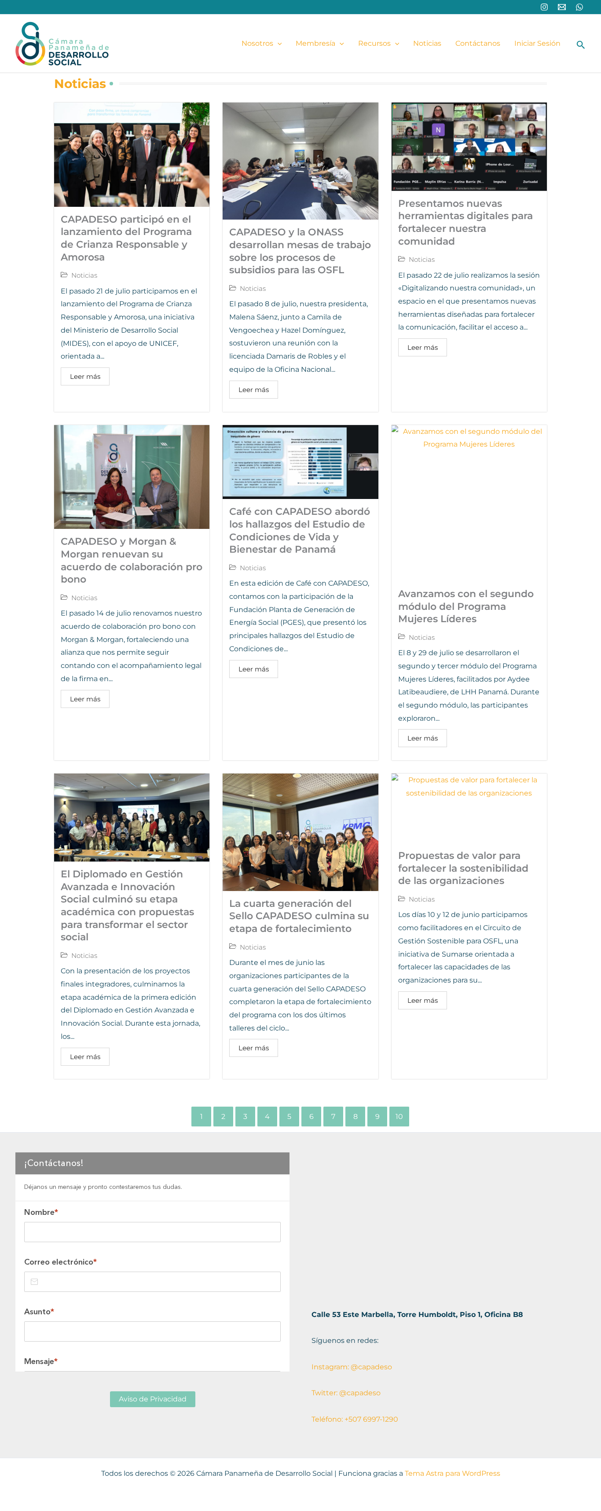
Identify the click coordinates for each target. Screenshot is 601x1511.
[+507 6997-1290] (579, 7)
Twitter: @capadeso (346, 1393)
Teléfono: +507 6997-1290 (354, 1419)
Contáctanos (477, 43)
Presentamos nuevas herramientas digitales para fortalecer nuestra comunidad (465, 222)
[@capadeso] (544, 7)
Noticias (427, 43)
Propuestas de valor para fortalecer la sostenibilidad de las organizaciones (463, 868)
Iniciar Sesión (537, 43)
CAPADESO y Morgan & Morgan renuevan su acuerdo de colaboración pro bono (131, 560)
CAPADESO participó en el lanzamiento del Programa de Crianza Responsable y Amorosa (126, 238)
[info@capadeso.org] (562, 7)
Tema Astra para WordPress (452, 1473)
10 (399, 1116)
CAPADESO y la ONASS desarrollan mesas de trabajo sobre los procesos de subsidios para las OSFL (300, 251)
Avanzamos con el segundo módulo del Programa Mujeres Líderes (466, 606)
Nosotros (257, 43)
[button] (277, 43)
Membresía (315, 43)
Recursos (374, 43)
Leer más (85, 376)
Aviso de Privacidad (153, 1399)
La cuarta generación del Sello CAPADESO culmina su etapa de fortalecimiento (299, 916)
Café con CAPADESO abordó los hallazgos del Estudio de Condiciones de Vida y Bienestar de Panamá (299, 530)
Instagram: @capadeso (351, 1367)
